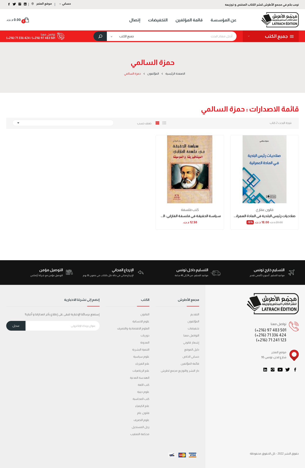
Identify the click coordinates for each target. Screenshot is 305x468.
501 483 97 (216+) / (42, 38)
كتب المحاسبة (141, 398)
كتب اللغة (143, 384)
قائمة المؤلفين (190, 363)
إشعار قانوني (191, 342)
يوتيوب (280, 369)
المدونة (144, 342)
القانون (144, 314)
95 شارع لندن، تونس (273, 357)
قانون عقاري (264, 210)
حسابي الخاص (191, 356)
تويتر (287, 369)
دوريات (145, 335)
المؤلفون (193, 321)
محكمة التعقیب (139, 434)
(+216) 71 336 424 (270, 335)
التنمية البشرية (140, 349)
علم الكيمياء (142, 406)
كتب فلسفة (190, 210)
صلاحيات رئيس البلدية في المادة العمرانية (264, 216)
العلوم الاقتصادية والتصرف (133, 328)
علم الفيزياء (142, 363)
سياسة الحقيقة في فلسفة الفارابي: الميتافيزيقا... (190, 216)
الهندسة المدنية (139, 377)
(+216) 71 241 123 (271, 340)
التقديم (194, 314)
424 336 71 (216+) (18, 38)
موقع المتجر (44, 3)
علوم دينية (143, 391)
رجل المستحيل (140, 427)
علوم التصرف (141, 420)
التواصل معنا (191, 335)
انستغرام (272, 369)
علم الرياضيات (141, 370)
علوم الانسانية (140, 321)
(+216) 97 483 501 (270, 330)
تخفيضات (193, 328)
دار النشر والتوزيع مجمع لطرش (180, 370)
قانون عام (143, 413)
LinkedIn (265, 369)
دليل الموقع (191, 349)
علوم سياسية (141, 356)
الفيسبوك (295, 369)
